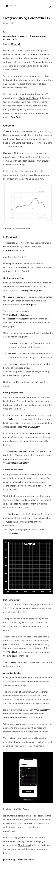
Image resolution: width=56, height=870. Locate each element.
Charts (21, 98)
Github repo (24, 845)
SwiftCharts (32, 98)
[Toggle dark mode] (50, 6)
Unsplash (16, 44)
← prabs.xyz (9, 6)
